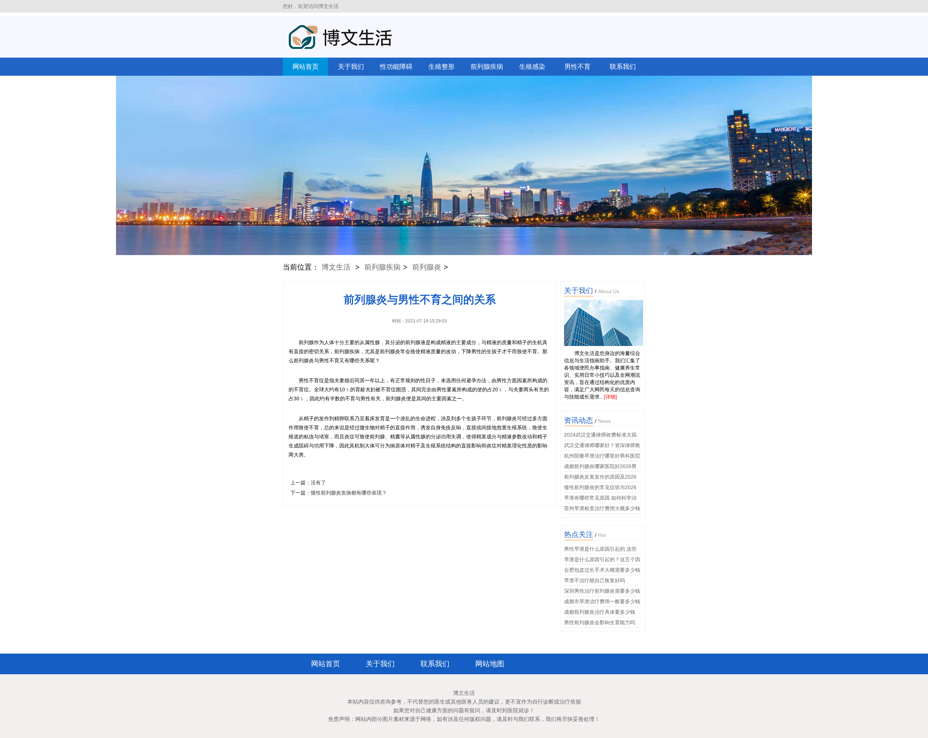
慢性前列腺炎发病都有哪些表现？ (349, 493)
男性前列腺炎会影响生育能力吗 (599, 622)
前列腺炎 (426, 267)
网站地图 (489, 664)
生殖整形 (441, 66)
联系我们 (623, 66)
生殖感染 (532, 66)
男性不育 (577, 66)
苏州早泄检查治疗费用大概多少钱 (602, 508)
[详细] (610, 397)
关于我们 (351, 66)
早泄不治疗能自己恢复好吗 (594, 580)
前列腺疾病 (487, 66)
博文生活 (336, 267)
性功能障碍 (396, 66)
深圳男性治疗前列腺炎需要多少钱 (602, 591)
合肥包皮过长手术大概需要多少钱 (602, 570)
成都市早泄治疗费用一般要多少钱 (602, 601)
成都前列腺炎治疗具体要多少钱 (599, 612)
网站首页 (306, 66)
